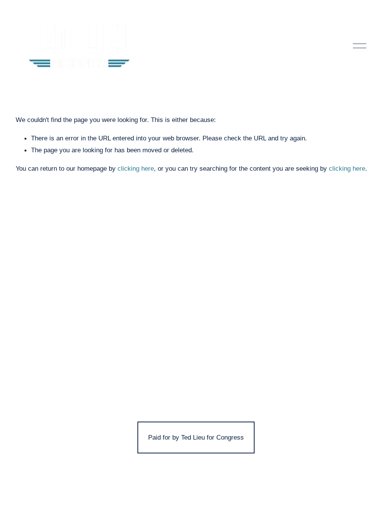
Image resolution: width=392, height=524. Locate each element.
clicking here (136, 168)
